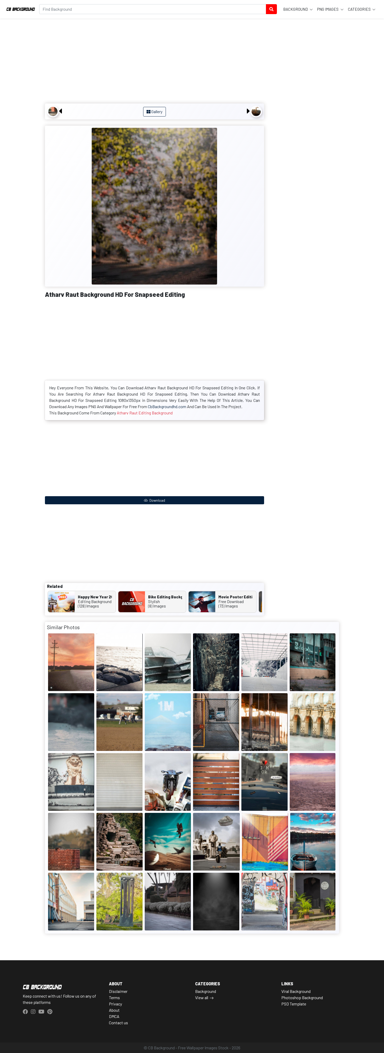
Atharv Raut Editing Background (145, 412)
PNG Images (328, 9)
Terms (114, 997)
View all (201, 997)
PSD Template (293, 1003)
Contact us (118, 1022)
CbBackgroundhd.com (167, 406)
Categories (359, 9)
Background (296, 9)
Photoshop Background (302, 997)
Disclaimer (118, 991)
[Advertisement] (154, 61)
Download (157, 500)
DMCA (114, 1016)
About (114, 1010)
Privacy (115, 1003)
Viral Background (296, 991)
